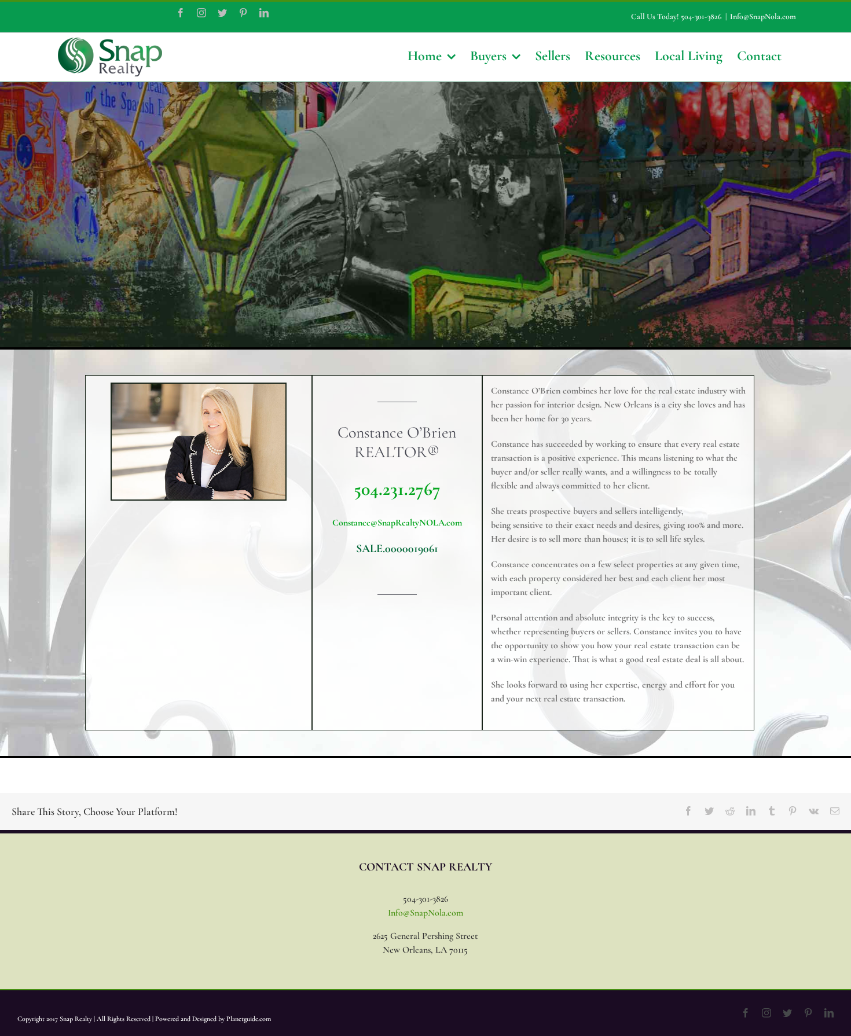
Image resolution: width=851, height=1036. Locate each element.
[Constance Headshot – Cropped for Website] (198, 388)
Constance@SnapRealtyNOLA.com (397, 522)
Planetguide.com (248, 1019)
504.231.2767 (397, 488)
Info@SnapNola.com (763, 16)
